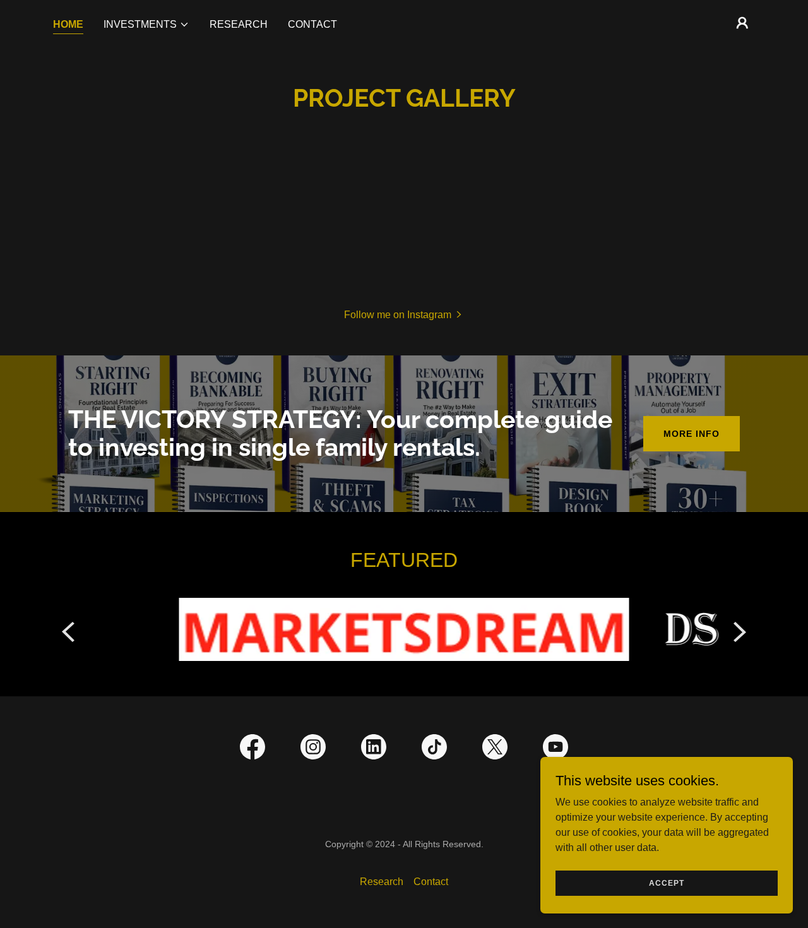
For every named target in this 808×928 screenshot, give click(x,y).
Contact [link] (312, 24)
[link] (252, 749)
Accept (666, 882)
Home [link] (68, 24)
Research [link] (239, 24)
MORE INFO (691, 434)
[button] (146, 24)
